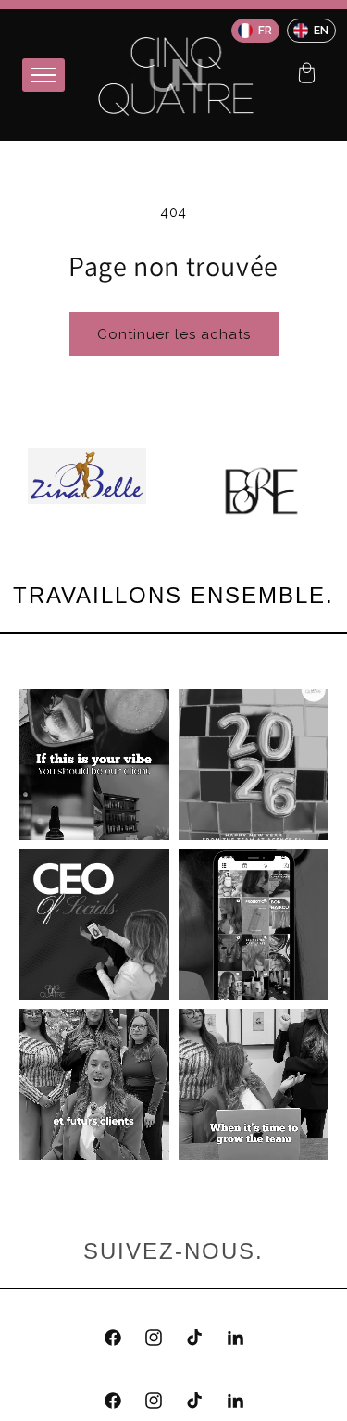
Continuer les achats (174, 334)
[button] (306, 75)
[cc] (306, 75)
